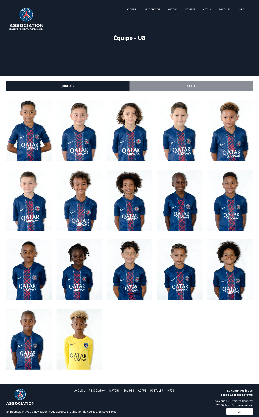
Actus (207, 9)
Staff (191, 86)
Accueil (131, 9)
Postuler (225, 9)
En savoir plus (107, 411)
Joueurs (68, 86)
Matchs (173, 9)
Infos (242, 9)
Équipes (190, 9)
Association (152, 9)
